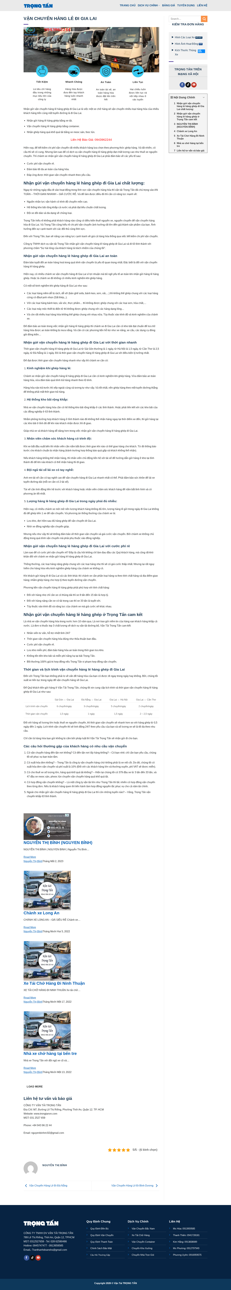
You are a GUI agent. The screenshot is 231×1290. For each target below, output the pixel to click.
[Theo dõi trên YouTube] (194, 85)
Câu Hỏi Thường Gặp (100, 1255)
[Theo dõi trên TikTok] (188, 85)
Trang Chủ (128, 5)
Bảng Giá (168, 5)
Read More (30, 856)
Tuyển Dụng (186, 5)
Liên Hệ (202, 5)
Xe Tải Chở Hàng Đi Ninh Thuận (54, 983)
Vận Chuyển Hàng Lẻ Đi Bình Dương (132, 1185)
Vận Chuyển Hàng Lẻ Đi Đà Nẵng (48, 1185)
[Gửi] (204, 19)
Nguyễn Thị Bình (33, 861)
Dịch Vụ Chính (148, 5)
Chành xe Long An (41, 913)
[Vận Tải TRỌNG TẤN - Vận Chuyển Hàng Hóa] (38, 5)
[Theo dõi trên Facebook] (182, 85)
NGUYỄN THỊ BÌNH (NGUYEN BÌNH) (58, 842)
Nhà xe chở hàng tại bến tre (50, 1053)
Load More (35, 1086)
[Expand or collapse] (204, 97)
